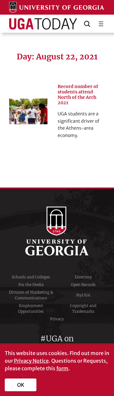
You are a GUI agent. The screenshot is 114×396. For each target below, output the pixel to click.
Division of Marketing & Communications (31, 295)
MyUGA (83, 295)
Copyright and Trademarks (83, 308)
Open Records (83, 284)
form (62, 368)
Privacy (57, 319)
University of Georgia (57, 231)
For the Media (31, 284)
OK (20, 385)
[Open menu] (101, 24)
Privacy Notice (31, 361)
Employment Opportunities (31, 308)
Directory (83, 277)
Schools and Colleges (31, 277)
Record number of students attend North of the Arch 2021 (78, 95)
